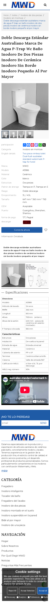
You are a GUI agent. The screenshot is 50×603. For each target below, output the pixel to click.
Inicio (6, 15)
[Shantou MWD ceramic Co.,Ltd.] (25, 4)
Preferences (35, 597)
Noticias (5, 560)
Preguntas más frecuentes (16, 565)
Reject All (12, 591)
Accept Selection (27, 591)
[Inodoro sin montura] (27, 222)
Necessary (11, 597)
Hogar (4, 541)
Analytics (22, 597)
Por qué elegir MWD (13, 555)
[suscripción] (43, 423)
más (4, 470)
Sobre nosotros (9, 546)
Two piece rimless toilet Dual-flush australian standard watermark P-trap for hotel (34, 157)
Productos (7, 551)
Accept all (43, 591)
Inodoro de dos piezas (31, 15)
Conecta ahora (22, 230)
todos (14, 15)
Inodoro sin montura (13, 18)
